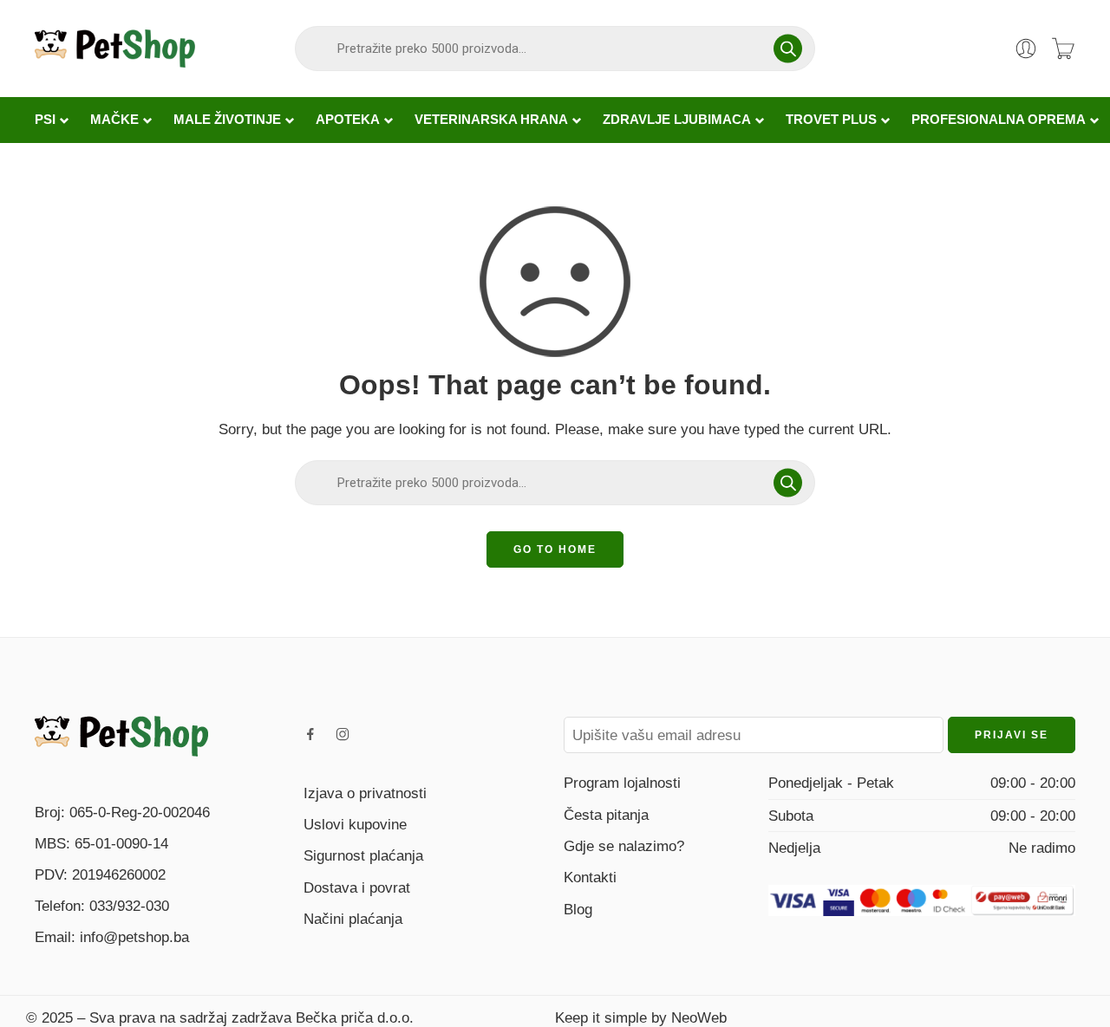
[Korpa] (1063, 48)
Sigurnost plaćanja (363, 855)
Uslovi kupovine (355, 824)
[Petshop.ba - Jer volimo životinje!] (115, 48)
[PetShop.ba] (121, 735)
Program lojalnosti (622, 782)
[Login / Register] (1026, 48)
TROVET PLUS (831, 120)
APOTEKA (348, 120)
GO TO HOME (555, 549)
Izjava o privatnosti (365, 793)
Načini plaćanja (353, 918)
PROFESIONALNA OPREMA (998, 120)
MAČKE (114, 120)
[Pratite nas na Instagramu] (342, 734)
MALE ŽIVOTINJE (227, 120)
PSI (45, 120)
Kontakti (590, 877)
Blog (578, 909)
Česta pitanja (606, 814)
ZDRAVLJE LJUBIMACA (677, 120)
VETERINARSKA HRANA (491, 120)
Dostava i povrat (357, 887)
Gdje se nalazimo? (624, 846)
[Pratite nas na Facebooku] (310, 734)
